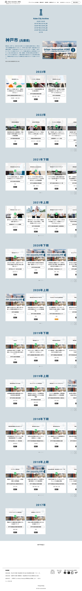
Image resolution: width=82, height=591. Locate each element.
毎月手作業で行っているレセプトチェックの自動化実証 (56, 480)
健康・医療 (56, 357)
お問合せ (52, 570)
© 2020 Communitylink (41, 588)
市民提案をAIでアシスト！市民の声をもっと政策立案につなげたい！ (36, 134)
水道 (15, 359)
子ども (37, 185)
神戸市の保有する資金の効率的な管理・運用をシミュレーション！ (36, 263)
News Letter (59, 570)
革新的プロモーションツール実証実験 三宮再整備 (15, 480)
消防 (55, 271)
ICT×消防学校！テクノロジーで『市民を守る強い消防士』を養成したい (56, 309)
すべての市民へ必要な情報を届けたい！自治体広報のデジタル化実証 (56, 178)
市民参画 (12, 98)
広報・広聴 (17, 98)
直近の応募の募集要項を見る (11, 61)
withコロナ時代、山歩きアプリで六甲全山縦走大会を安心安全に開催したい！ (15, 264)
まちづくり (33, 141)
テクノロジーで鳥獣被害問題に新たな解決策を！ (36, 90)
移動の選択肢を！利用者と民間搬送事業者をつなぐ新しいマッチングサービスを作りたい (56, 91)
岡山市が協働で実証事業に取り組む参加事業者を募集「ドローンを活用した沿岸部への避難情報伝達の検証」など (35, 573)
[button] (75, 150)
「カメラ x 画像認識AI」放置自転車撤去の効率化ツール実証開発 (56, 394)
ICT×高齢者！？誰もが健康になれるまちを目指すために (56, 351)
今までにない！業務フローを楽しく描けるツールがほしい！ (36, 351)
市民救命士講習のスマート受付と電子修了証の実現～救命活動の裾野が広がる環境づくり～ (56, 264)
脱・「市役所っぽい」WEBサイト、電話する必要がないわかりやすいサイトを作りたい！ (56, 134)
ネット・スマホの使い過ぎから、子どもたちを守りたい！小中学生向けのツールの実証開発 (36, 178)
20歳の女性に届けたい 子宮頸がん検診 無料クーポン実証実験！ (36, 480)
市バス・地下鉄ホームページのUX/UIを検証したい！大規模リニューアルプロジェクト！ (56, 221)
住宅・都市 (34, 96)
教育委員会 (15, 443)
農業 (38, 96)
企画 (34, 185)
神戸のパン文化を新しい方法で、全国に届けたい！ (15, 220)
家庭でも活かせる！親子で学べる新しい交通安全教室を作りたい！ (15, 308)
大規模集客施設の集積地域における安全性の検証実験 (15, 394)
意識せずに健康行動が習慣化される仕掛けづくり (15, 523)
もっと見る (7, 581)
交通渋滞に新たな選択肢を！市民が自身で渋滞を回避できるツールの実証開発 (15, 134)
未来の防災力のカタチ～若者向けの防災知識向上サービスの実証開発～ (36, 309)
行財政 (36, 357)
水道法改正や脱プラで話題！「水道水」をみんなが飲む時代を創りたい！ (15, 352)
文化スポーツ (15, 271)
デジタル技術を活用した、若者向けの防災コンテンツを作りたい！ (15, 177)
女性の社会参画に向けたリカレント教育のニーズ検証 (36, 437)
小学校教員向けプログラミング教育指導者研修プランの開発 (15, 437)
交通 (15, 141)
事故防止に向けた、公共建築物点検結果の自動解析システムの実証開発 (36, 395)
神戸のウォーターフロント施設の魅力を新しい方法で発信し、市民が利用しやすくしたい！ (36, 221)
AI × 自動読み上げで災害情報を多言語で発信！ (56, 437)
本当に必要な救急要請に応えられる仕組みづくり (36, 523)
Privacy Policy (41, 585)
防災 (58, 271)
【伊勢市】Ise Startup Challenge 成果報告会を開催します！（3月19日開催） (27, 578)
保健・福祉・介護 (56, 98)
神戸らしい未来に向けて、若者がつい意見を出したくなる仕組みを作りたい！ (15, 91)
